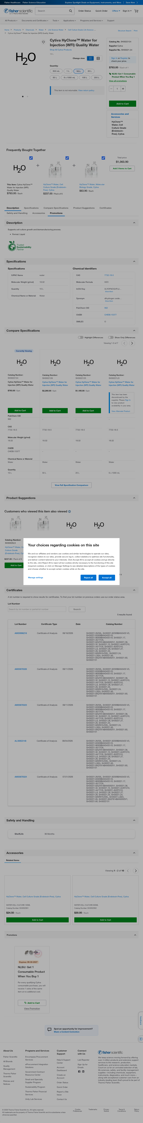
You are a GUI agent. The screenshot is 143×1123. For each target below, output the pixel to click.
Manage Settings (35, 577)
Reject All (88, 577)
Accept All (107, 577)
